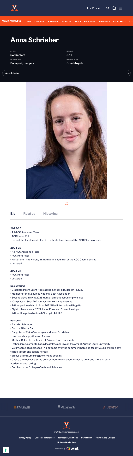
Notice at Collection (66, 442)
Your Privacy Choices (105, 437)
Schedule (53, 21)
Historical (50, 214)
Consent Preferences (44, 437)
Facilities (89, 21)
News (78, 21)
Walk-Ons (104, 21)
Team (28, 21)
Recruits (118, 21)
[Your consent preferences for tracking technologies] (6, 450)
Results (66, 21)
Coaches (39, 21)
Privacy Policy (24, 437)
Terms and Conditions (68, 437)
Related (29, 214)
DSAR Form (86, 437)
